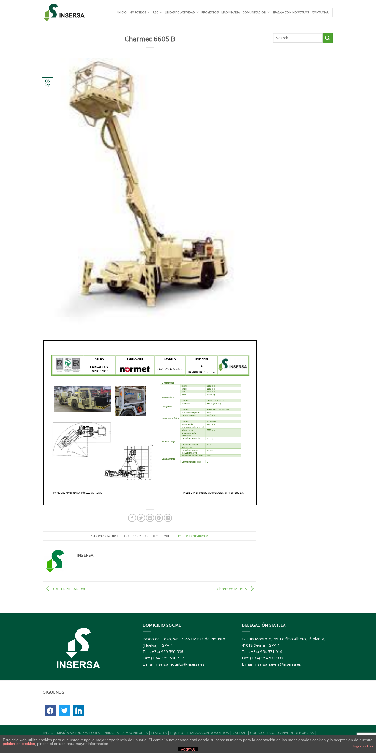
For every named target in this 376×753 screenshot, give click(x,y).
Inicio (122, 12)
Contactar (320, 12)
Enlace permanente (193, 536)
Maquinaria (230, 12)
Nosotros (138, 12)
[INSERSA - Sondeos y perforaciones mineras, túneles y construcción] (64, 12)
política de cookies (19, 743)
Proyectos (210, 12)
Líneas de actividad (180, 12)
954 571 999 (272, 657)
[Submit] (328, 38)
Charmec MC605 (232, 588)
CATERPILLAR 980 (69, 588)
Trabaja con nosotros (291, 12)
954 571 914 (271, 651)
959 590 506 (172, 651)
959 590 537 (173, 657)
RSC (156, 12)
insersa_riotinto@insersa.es (180, 664)
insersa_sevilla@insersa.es (278, 664)
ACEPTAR (188, 749)
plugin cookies (362, 746)
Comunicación (254, 12)
